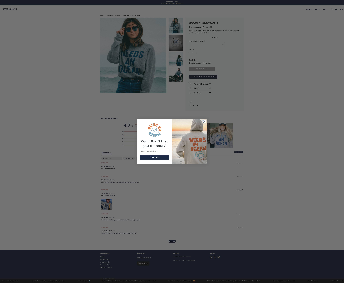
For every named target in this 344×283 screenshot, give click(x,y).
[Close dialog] (204, 121)
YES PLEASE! (154, 157)
